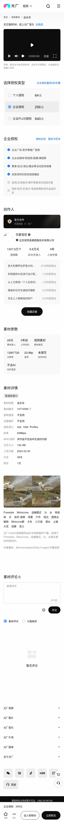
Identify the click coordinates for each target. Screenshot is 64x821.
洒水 (47, 521)
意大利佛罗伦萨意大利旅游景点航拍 (22, 265)
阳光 (46, 517)
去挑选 (39, 24)
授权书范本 (54, 139)
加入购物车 (30, 815)
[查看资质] (17, 240)
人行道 (38, 521)
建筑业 (55, 517)
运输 (13, 526)
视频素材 (15, 17)
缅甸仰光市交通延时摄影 (21, 290)
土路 (55, 521)
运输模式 (36, 512)
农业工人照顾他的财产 (20, 298)
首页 (6, 17)
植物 (6, 521)
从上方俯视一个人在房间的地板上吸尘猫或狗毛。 (23, 282)
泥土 (21, 526)
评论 (54, 610)
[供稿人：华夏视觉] (8, 237)
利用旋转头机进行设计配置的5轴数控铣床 (23, 274)
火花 (6, 526)
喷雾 (30, 517)
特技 (57, 512)
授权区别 (41, 139)
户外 (38, 517)
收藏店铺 (32, 311)
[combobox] (28, 6)
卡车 (29, 521)
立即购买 (51, 815)
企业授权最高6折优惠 (48, 83)
